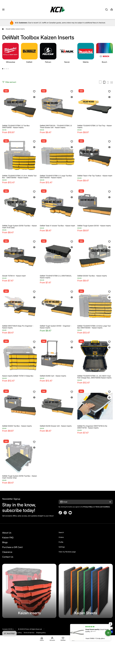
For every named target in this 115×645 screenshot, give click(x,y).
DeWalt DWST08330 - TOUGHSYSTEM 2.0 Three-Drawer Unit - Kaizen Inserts (56, 126)
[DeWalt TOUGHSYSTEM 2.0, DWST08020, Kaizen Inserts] (57, 256)
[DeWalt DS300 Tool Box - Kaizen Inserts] (95, 256)
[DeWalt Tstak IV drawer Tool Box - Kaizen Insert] (57, 206)
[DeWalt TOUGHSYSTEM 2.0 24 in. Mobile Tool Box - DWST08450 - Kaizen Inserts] (20, 156)
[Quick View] (34, 97)
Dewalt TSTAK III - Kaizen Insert (14, 276)
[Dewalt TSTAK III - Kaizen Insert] (20, 256)
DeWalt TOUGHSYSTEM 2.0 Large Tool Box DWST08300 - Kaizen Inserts (56, 176)
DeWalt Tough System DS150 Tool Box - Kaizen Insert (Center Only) (19, 477)
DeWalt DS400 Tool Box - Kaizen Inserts (17, 426)
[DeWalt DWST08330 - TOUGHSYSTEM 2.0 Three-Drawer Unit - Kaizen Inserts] (57, 105)
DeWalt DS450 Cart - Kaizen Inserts (53, 376)
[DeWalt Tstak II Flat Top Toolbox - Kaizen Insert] (95, 156)
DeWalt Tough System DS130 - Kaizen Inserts (94, 226)
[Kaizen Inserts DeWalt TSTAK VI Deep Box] (20, 356)
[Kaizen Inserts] (29, 591)
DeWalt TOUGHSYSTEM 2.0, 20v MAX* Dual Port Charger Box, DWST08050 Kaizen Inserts (94, 377)
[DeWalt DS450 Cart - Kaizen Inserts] (57, 356)
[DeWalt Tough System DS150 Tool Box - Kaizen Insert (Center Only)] (20, 456)
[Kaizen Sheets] (86, 591)
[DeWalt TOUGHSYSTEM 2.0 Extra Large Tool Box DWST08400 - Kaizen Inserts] (95, 306)
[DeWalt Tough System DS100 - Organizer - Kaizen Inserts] (57, 306)
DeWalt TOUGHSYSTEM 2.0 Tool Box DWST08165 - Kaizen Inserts (16, 126)
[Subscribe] (110, 502)
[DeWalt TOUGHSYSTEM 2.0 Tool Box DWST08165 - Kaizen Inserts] (20, 105)
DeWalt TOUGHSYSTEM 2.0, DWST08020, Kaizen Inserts (56, 277)
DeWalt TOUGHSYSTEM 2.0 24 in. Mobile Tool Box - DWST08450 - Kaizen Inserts (19, 176)
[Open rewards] (108, 633)
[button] (112, 9)
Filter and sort (10, 82)
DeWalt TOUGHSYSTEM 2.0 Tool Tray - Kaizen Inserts (94, 126)
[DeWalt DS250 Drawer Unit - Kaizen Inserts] (57, 406)
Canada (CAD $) (7, 629)
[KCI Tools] (57, 9)
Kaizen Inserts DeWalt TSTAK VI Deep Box (17, 376)
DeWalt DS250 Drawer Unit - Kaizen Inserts (56, 426)
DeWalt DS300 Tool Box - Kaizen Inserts (92, 276)
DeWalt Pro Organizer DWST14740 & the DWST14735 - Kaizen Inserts (92, 427)
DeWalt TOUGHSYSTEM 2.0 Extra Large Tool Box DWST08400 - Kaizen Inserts (94, 327)
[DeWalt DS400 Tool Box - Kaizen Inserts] (20, 406)
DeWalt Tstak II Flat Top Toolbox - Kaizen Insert (94, 176)
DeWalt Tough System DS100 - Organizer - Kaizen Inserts (55, 327)
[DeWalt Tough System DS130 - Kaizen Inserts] (95, 206)
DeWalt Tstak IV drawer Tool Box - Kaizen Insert (57, 226)
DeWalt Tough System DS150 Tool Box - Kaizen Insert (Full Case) (19, 226)
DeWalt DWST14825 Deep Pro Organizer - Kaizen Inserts (17, 327)
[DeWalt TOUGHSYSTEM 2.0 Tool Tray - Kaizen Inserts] (95, 105)
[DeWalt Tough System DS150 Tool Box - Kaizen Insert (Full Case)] (20, 206)
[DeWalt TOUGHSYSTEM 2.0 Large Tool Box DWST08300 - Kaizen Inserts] (57, 156)
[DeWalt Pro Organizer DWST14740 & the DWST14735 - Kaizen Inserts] (95, 406)
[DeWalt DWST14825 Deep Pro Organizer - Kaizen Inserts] (20, 306)
